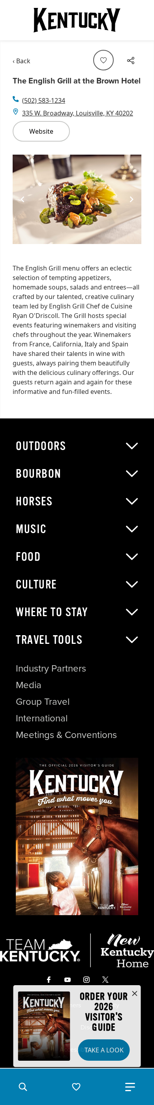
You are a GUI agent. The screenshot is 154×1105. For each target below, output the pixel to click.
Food (28, 556)
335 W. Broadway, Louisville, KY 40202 (77, 113)
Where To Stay (52, 612)
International (42, 718)
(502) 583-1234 (43, 100)
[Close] (134, 994)
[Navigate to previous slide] (22, 199)
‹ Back (21, 61)
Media (28, 685)
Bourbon (39, 473)
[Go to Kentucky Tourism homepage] (77, 20)
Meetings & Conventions (66, 735)
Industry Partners (51, 668)
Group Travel (42, 701)
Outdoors (41, 446)
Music (31, 529)
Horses (34, 501)
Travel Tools (49, 639)
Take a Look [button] (104, 1050)
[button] (23, 1087)
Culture (36, 584)
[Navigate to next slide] (131, 199)
